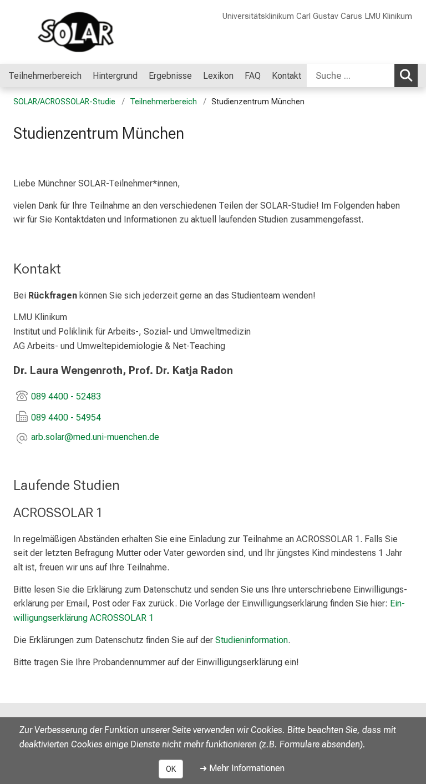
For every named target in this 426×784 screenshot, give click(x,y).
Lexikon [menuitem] (218, 75)
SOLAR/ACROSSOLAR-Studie (64, 102)
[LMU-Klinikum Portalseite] (74, 32)
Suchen (406, 75)
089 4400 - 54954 (66, 417)
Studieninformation (251, 640)
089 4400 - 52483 (66, 396)
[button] (95, 438)
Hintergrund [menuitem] (115, 75)
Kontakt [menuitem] (286, 75)
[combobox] (362, 75)
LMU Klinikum (388, 16)
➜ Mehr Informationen (242, 768)
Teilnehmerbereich (163, 102)
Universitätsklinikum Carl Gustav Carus (292, 16)
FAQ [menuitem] (253, 75)
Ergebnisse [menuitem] (170, 75)
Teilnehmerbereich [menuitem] (45, 75)
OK (171, 769)
